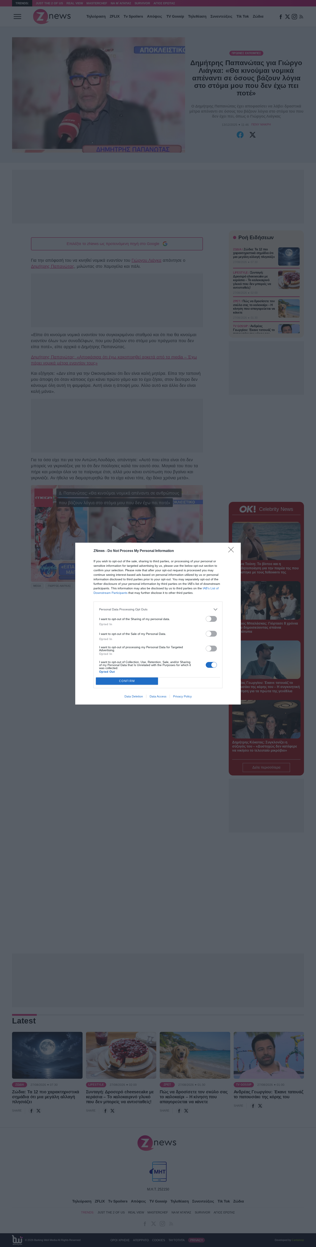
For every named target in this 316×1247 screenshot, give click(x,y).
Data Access (158, 696)
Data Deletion (133, 696)
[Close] (232, 551)
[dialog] (158, 624)
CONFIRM (127, 681)
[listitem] (158, 609)
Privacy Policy (182, 696)
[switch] (211, 619)
